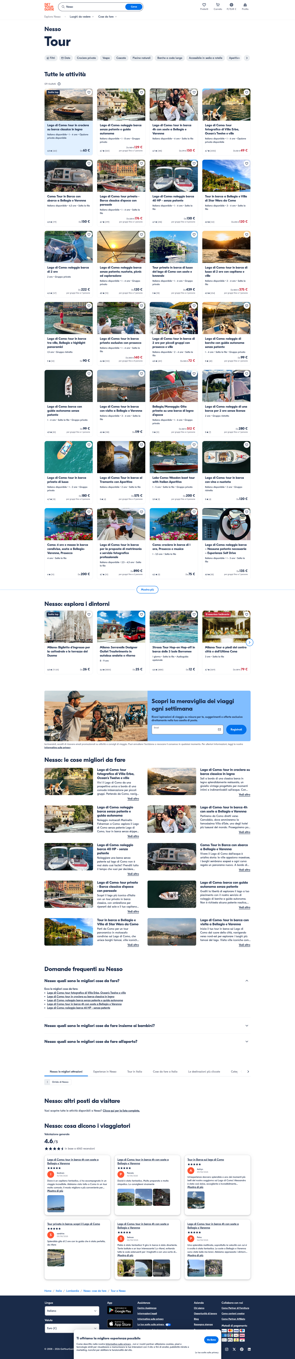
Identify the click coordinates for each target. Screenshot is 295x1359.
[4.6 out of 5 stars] (54, 1148)
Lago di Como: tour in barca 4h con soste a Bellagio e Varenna (84, 1004)
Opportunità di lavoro (205, 1313)
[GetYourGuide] (49, 6)
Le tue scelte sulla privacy (151, 1324)
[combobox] (91, 7)
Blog (196, 1319)
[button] (68, 121)
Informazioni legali (147, 1313)
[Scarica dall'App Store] (120, 1324)
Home (47, 1290)
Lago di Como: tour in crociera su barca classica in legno (80, 996)
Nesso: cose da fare (94, 1290)
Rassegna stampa (203, 1324)
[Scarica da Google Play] (120, 1310)
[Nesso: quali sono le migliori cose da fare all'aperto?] (247, 1041)
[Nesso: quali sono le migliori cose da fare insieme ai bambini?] (247, 1025)
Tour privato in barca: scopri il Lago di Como (73, 1224)
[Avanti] (249, 642)
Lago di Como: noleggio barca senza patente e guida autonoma (85, 1000)
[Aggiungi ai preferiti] (89, 92)
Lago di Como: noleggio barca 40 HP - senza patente (78, 1007)
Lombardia (72, 1290)
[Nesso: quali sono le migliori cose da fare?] (247, 980)
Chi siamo (199, 1308)
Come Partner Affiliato (233, 1319)
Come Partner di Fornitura (235, 1308)
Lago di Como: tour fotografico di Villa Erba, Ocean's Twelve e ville (86, 992)
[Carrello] (218, 5)
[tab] (66, 1071)
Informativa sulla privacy (57, 747)
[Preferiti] (204, 5)
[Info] (59, 84)
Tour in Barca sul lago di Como (205, 1159)
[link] (68, 121)
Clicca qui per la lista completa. (121, 1110)
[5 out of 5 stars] (77, 1168)
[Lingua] (231, 5)
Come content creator (233, 1313)
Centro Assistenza (146, 1308)
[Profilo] (245, 5)
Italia (59, 1290)
